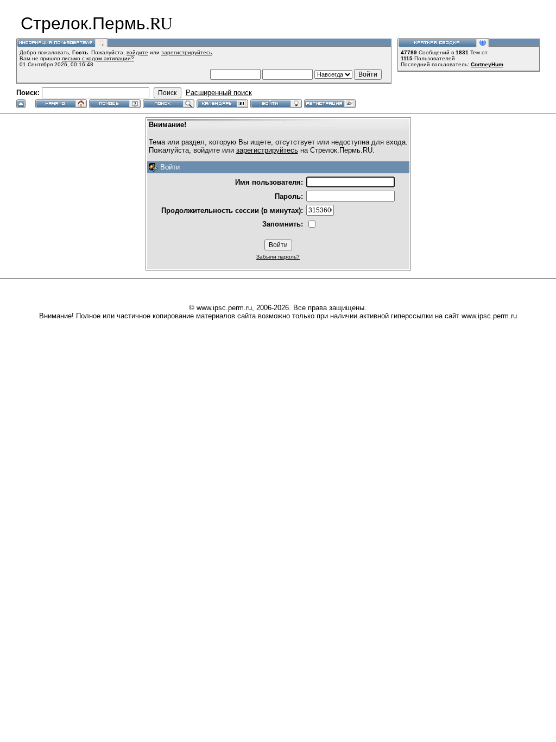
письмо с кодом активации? (98, 58)
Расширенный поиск (219, 93)
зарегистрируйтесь (186, 52)
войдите (137, 52)
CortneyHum (487, 64)
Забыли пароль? (278, 257)
